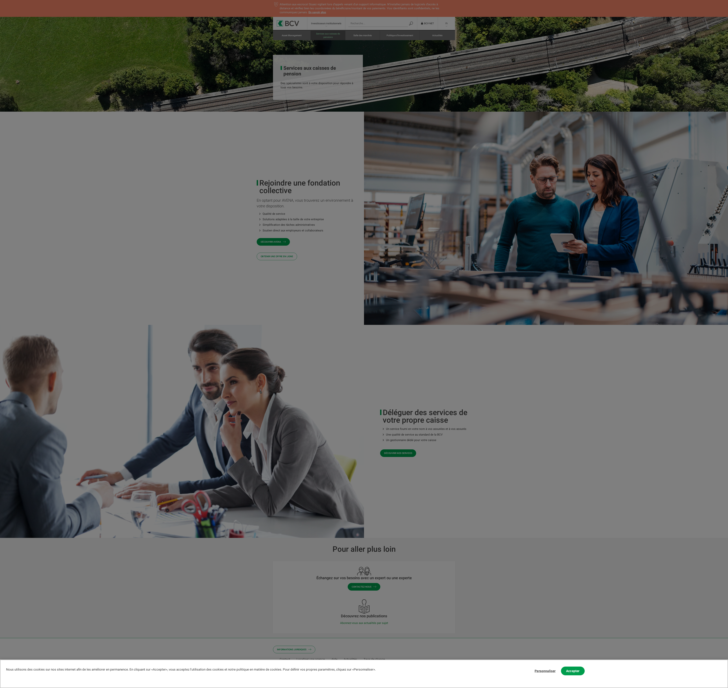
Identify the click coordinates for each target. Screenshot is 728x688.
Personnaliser (545, 671)
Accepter (572, 671)
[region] (364, 674)
